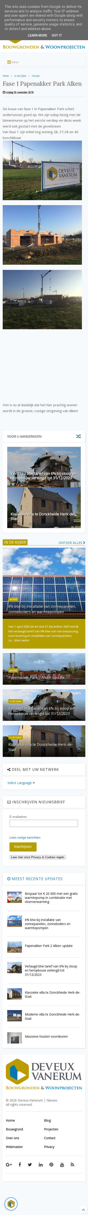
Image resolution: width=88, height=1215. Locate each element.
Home (6, 75)
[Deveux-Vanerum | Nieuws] (44, 49)
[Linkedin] (41, 1164)
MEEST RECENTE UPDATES (37, 878)
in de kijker (20, 75)
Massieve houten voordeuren (46, 1036)
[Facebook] (20, 1164)
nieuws (35, 75)
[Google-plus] (9, 1164)
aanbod (13, 599)
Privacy (49, 1147)
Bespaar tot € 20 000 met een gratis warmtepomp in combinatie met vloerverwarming (51, 897)
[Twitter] (30, 1164)
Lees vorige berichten (24, 837)
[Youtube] (62, 1164)
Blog (47, 1120)
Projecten (51, 1129)
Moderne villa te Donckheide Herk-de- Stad (52, 1016)
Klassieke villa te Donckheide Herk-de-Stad (43, 516)
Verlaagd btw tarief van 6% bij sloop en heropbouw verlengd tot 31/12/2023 (43, 476)
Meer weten (21, 640)
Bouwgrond (14, 1129)
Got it (57, 35)
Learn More (37, 35)
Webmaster (14, 1147)
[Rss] (72, 1164)
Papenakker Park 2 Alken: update (36, 677)
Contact (50, 1138)
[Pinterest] (51, 1164)
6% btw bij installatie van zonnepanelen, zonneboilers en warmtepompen (42, 609)
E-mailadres (18, 817)
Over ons (12, 1138)
